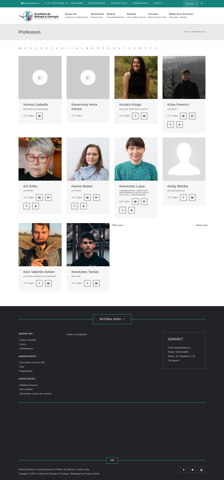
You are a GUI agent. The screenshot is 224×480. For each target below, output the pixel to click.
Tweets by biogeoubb (77, 334)
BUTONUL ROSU (111, 319)
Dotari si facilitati (27, 340)
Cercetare (157, 15)
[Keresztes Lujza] (136, 159)
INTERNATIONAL (119, 3)
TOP (112, 460)
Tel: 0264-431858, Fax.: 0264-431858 (65, 3)
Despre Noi (76, 15)
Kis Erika (30, 186)
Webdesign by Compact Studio (85, 473)
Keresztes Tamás (85, 272)
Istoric (22, 344)
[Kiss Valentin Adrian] (40, 244)
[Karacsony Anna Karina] (88, 77)
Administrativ (97, 15)
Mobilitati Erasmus (28, 385)
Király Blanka (177, 186)
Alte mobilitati (26, 389)
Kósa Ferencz (178, 104)
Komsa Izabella (35, 104)
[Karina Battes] (88, 159)
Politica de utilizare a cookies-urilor (72, 469)
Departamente (26, 348)
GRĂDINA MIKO (140, 3)
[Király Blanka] (184, 159)
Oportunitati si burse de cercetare (35, 393)
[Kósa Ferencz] (184, 77)
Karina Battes (82, 186)
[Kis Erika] (40, 159)
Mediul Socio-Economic (181, 15)
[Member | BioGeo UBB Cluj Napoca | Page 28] (39, 15)
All (20, 48)
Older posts (119, 225)
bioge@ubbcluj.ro (31, 3)
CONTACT (158, 3)
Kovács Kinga (130, 104)
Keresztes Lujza (132, 186)
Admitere (136, 15)
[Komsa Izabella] (40, 77)
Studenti (115, 15)
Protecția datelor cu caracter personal (37, 469)
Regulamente (25, 371)
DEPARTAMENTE (96, 3)
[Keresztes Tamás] (88, 244)
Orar (21, 366)
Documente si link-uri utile (32, 362)
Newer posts (200, 225)
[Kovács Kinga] (136, 77)
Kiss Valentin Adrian (39, 272)
